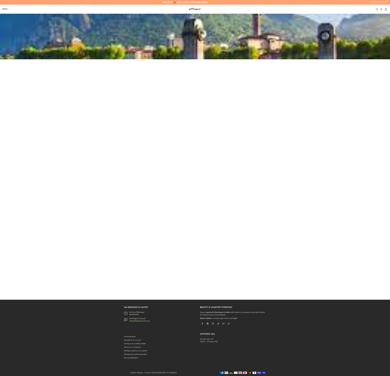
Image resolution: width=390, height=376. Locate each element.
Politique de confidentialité (135, 344)
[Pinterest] (374, 2)
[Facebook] (371, 2)
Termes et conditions (132, 347)
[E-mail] (383, 2)
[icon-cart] (386, 9)
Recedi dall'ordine (131, 358)
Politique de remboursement (135, 354)
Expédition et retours (132, 340)
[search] (377, 9)
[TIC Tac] (380, 2)
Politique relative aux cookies (135, 351)
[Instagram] (377, 2)
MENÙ (4, 9)
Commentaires (130, 336)
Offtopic (140, 373)
